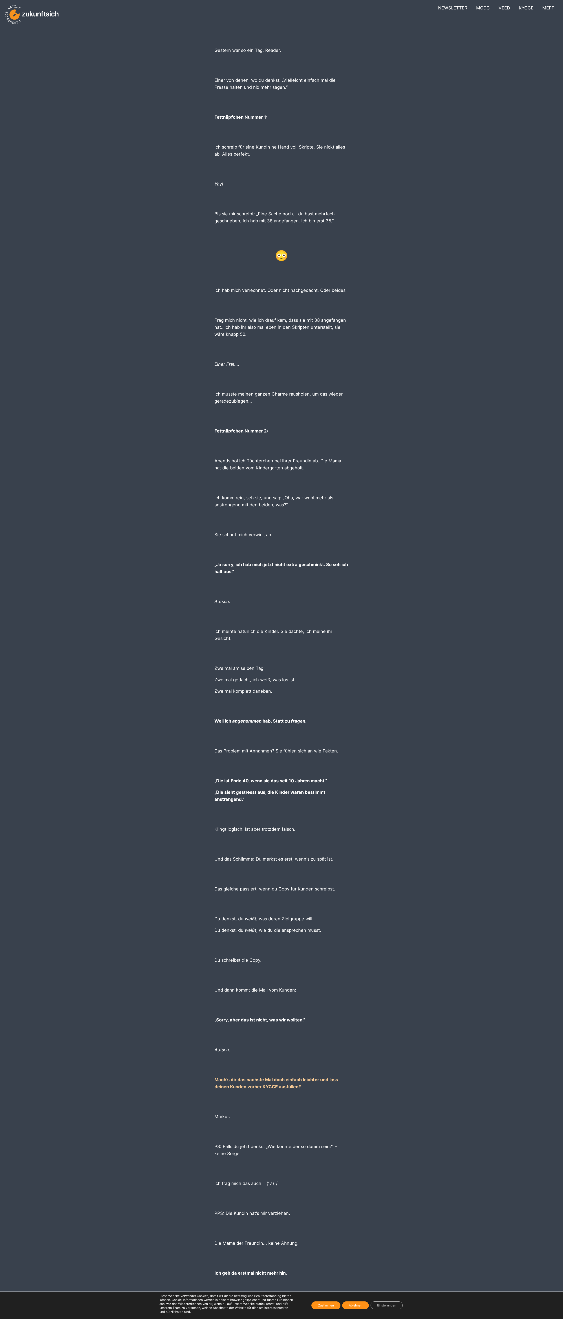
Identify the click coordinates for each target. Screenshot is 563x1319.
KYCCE (526, 8)
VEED (504, 8)
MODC (483, 8)
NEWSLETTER (452, 8)
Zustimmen (326, 1305)
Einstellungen (386, 1305)
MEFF (548, 8)
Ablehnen (355, 1305)
